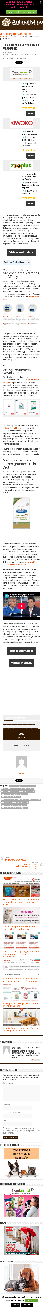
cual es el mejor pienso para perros (23, 786)
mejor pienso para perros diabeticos (15, 802)
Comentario (8, 1083)
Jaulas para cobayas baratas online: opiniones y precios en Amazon (27, 865)
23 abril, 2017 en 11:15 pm (31, 1048)
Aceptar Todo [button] (31, 1300)
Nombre (7, 1105)
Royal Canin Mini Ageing (15, 428)
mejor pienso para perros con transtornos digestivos (21, 800)
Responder (35, 1060)
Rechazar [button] (16, 1305)
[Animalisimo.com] (21, 22)
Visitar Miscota (21, 663)
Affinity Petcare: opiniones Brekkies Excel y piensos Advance (21, 1029)
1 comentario (10, 58)
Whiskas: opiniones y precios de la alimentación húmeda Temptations (21, 979)
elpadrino (8, 53)
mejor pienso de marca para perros (14, 794)
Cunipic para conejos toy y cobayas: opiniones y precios (15, 859)
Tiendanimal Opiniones (21, 79)
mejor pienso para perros (11, 797)
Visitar (31, 113)
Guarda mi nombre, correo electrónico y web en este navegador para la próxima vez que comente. (21, 1130)
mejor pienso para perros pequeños (14, 808)
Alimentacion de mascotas (14, 55)
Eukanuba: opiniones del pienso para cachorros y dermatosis (19, 927)
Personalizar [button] (27, 1305)
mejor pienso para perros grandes (14, 805)
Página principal (9, 34)
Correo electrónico (11, 1112)
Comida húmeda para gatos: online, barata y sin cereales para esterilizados (21, 954)
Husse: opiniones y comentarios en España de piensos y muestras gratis (21, 902)
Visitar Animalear (21, 252)
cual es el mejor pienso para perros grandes (17, 789)
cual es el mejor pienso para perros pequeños (18, 791)
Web (4, 1120)
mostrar (26, 262)
